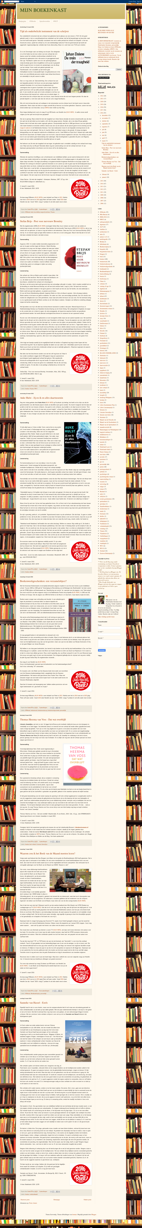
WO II (102, 548)
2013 (60, 197)
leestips (102, 400)
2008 (102, 198)
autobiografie (104, 239)
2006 (102, 203)
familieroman (104, 323)
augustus (104, 127)
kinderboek (103, 378)
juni (103, 132)
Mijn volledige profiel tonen (106, 617)
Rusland (102, 491)
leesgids (102, 395)
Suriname (103, 514)
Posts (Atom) (33, 1203)
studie (101, 511)
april (103, 138)
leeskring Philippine (106, 397)
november (105, 118)
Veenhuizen (103, 524)
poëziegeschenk (104, 469)
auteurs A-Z (103, 237)
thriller (102, 516)
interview (102, 360)
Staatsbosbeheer (104, 506)
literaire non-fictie (105, 415)
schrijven (102, 496)
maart (104, 141)
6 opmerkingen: (43, 209)
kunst (101, 390)
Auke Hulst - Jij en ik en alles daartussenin (41, 397)
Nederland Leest (104, 447)
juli (103, 129)
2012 (102, 189)
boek (32, 212)
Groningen (103, 348)
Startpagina (22, 21)
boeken (27, 388)
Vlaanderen (103, 533)
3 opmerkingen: (43, 841)
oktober (104, 121)
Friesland (102, 341)
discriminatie (103, 303)
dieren (102, 301)
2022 (102, 96)
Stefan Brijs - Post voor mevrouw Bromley (41, 221)
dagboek (102, 289)
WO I (35, 388)
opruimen (103, 459)
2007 (102, 201)
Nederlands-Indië (105, 449)
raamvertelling (104, 479)
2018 (102, 107)
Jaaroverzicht (104, 365)
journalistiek (103, 375)
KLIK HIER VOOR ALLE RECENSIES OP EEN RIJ (106, 31)
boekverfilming (104, 274)
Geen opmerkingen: (44, 991)
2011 (102, 192)
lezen (101, 402)
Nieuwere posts (25, 1200)
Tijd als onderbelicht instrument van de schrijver (44, 31)
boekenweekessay (42, 710)
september (105, 124)
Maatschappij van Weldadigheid (109, 430)
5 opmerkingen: (43, 707)
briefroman (103, 279)
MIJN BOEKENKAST (43, 9)
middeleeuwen (104, 435)
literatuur (102, 417)
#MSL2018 (103, 217)
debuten (102, 294)
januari (104, 177)
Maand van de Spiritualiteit (108, 425)
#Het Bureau (103, 214)
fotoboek (102, 336)
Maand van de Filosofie (107, 420)
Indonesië (103, 358)
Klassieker (103, 380)
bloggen (102, 254)
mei (103, 135)
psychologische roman (106, 477)
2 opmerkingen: (43, 386)
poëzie (102, 467)
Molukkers (103, 437)
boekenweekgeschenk (53, 710)
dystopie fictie (104, 316)
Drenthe (102, 311)
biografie (102, 249)
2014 (28, 199)
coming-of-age (104, 286)
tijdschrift (103, 519)
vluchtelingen (104, 536)
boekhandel (103, 269)
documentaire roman (106, 308)
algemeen (102, 224)
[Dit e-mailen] (51, 209)
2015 (37, 199)
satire (101, 494)
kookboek (103, 385)
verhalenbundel (34, 1194)
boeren (102, 276)
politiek (102, 472)
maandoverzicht (104, 427)
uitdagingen (103, 521)
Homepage (57, 1200)
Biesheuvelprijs (104, 247)
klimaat (102, 383)
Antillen (102, 229)
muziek (102, 442)
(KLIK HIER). (82, 901)
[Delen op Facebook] (57, 209)
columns (102, 284)
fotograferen (103, 338)
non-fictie (103, 454)
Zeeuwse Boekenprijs (106, 553)
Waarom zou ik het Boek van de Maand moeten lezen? (47, 853)
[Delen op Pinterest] (59, 209)
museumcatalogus (105, 440)
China (101, 281)
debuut (31, 572)
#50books (33, 21)
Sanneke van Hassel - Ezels (34, 1002)
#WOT (55, 21)
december (105, 115)
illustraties (103, 355)
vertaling (102, 529)
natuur (102, 444)
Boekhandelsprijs (35, 993)
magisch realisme (25, 128)
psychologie (103, 474)
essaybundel (103, 321)
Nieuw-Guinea (104, 452)
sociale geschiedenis (106, 499)
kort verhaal (33, 844)
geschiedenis (103, 343)
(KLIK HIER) (70, 112)
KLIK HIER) (41, 226)
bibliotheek (103, 244)
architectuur (103, 232)
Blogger (93, 1214)
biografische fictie (105, 252)
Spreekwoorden (45, 21)
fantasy (102, 326)
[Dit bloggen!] (53, 209)
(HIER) (47, 107)
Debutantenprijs (104, 291)
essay (101, 318)
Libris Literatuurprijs (106, 407)
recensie (102, 482)
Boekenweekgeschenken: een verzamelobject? (43, 581)
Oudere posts (87, 1200)
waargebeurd (103, 538)
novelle (102, 457)
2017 (102, 110)
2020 (102, 101)
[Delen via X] (55, 209)
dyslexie (102, 313)
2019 (102, 104)
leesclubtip (37, 212)
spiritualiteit (103, 501)
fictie (101, 328)
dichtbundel (103, 299)
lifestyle (102, 410)
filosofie (102, 331)
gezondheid (103, 346)
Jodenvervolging (105, 373)
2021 (102, 99)
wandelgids (103, 543)
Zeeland (102, 551)
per (101, 462)
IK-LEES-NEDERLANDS (108, 353)
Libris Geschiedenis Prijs (107, 405)
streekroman (103, 509)
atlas (101, 234)
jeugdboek (103, 370)
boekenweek (34, 710)
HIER (38, 834)
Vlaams (53, 212)
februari (104, 174)
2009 (102, 195)
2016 (62, 199)
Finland (102, 333)
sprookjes (102, 504)
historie (102, 350)
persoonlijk (63, 710)
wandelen (102, 541)
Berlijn (102, 242)
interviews (103, 363)
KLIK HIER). (45, 548)
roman (102, 489)
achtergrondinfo (104, 222)
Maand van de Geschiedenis (108, 422)
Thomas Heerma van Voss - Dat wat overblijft (43, 719)
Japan (101, 368)
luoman (74, 1214)
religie (102, 486)
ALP (101, 227)
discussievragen (104, 306)
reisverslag (103, 484)
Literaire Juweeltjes (42, 844)
